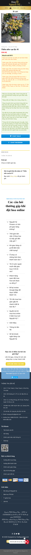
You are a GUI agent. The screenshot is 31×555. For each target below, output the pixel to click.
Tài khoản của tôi (8, 430)
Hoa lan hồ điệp (13, 46)
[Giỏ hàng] (10, 8)
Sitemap (5, 440)
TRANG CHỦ (16, 8)
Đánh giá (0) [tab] (4, 152)
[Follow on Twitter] (16, 534)
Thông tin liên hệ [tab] (6, 155)
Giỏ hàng (6, 433)
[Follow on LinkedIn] (18, 534)
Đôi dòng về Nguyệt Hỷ (10, 491)
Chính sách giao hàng (9, 467)
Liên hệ (5, 501)
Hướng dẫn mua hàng (9, 460)
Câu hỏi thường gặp (9, 470)
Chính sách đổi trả (8, 474)
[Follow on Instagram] (14, 534)
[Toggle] (7, 222)
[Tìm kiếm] (29, 3)
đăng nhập (13, 176)
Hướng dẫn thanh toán (10, 463)
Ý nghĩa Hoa (7, 498)
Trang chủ (4, 46)
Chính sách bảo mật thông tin (12, 437)
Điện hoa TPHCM (8, 494)
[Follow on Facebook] (12, 534)
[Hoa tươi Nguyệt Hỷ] (15, 3)
